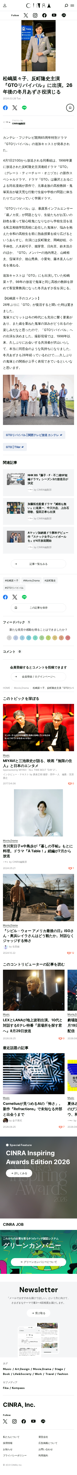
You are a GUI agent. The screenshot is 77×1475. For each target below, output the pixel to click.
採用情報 (7, 1443)
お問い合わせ (45, 1449)
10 (68, 637)
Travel (49, 1374)
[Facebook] (44, 15)
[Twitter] (26, 15)
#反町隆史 (50, 580)
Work (38, 1374)
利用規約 (43, 1455)
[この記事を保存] (70, 108)
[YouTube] (54, 16)
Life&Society (22, 1374)
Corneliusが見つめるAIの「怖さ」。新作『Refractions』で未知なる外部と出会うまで (32, 1108)
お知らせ (7, 1449)
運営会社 (43, 1436)
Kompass (18, 1388)
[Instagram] (35, 15)
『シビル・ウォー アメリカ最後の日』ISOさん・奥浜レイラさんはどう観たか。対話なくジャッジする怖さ (38, 936)
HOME (6, 687)
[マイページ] (5, 5)
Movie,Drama (21, 687)
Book (6, 1374)
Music (7, 1369)
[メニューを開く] (72, 5)
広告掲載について (47, 1443)
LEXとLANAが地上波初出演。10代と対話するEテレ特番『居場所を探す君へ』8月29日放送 (33, 1025)
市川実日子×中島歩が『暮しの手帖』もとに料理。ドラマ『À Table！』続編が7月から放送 (38, 851)
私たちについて (11, 1436)
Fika (5, 1388)
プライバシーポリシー (15, 1455)
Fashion (62, 1374)
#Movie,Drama (31, 580)
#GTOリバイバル (14, 587)
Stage (59, 1369)
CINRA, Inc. (19, 1404)
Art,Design (22, 1369)
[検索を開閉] (66, 5)
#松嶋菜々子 (11, 580)
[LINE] (64, 15)
